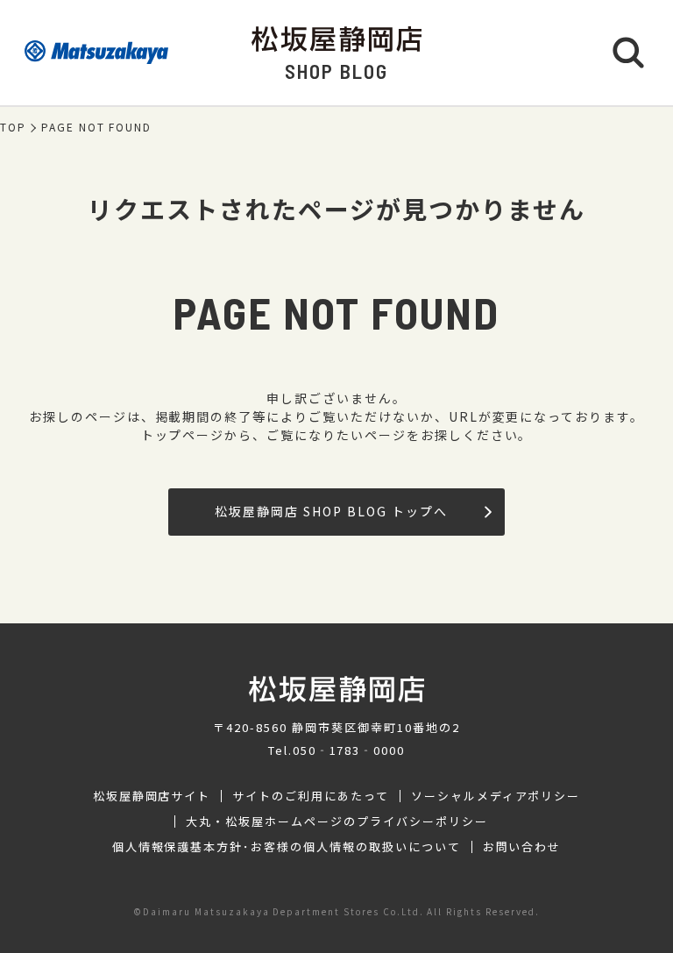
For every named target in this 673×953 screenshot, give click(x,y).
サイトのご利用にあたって (310, 796)
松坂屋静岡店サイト (152, 796)
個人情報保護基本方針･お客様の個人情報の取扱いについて (286, 847)
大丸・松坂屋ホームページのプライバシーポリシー (336, 821)
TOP (13, 127)
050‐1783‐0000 (349, 750)
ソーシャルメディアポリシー (495, 796)
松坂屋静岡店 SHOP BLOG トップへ (331, 511)
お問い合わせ (522, 847)
